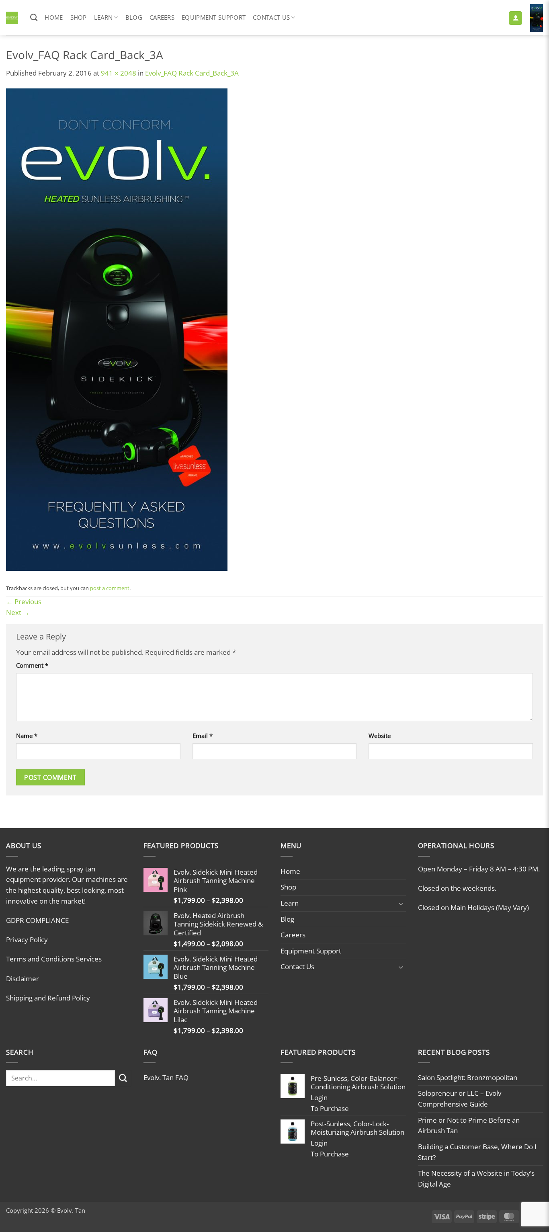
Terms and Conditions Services (54, 958)
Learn (103, 17)
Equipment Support (214, 17)
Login (319, 1097)
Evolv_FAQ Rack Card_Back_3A (192, 73)
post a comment (109, 588)
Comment (32, 665)
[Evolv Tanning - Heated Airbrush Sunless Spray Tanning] (12, 18)
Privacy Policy (27, 939)
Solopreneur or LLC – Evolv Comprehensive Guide (459, 1099)
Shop (78, 17)
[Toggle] (401, 903)
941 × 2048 (118, 73)
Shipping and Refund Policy (48, 997)
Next (18, 612)
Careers (162, 17)
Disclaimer (22, 978)
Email (203, 736)
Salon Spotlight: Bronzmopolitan (467, 1077)
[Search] (33, 17)
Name (26, 736)
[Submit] (123, 1078)
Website (380, 736)
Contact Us (271, 17)
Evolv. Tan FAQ (165, 1077)
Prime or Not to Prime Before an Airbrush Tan (469, 1125)
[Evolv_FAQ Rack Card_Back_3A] (116, 329)
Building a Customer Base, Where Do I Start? (477, 1152)
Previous (23, 601)
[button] (515, 18)
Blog (133, 17)
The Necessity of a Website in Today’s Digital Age (476, 1178)
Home (54, 17)
